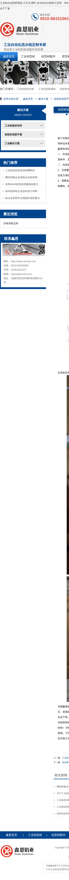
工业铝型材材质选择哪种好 (20, 170)
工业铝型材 (28, 56)
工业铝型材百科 (13, 125)
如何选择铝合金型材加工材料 (21, 191)
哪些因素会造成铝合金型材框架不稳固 (24, 177)
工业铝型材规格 (47, 88)
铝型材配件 (48, 56)
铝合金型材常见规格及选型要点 (22, 198)
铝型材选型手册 (13, 134)
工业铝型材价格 (25, 88)
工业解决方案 (12, 143)
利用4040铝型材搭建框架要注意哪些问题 (24, 184)
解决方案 (43, 98)
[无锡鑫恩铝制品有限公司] (22, 29)
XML (66, 2)
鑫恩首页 (9, 56)
